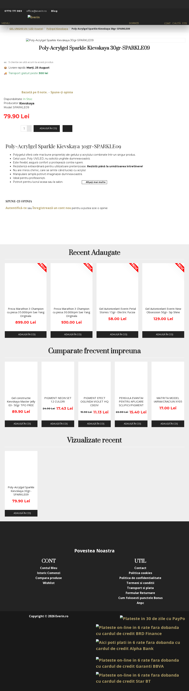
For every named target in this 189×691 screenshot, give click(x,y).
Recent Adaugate (94, 253)
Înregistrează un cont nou (52, 208)
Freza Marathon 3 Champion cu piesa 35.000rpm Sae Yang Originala (25, 312)
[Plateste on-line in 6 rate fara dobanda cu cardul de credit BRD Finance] (140, 630)
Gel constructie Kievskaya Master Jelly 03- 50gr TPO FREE (21, 401)
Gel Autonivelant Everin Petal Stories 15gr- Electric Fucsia (117, 310)
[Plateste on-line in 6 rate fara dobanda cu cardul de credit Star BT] (140, 678)
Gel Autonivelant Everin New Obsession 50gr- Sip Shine (163, 310)
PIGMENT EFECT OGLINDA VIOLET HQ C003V (94, 401)
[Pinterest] (101, 534)
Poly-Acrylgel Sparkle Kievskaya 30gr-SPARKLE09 (21, 490)
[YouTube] (87, 534)
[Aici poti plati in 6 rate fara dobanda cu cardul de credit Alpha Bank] (140, 645)
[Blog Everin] (131, 534)
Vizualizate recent (94, 441)
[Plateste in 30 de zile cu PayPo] (152, 618)
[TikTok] (116, 534)
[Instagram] (72, 534)
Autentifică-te (16, 208)
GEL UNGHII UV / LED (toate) (26, 28)
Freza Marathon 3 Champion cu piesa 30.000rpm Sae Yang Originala (71, 312)
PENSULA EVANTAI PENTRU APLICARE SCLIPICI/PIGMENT (131, 401)
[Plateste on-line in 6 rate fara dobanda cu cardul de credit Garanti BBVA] (140, 663)
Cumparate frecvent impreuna (94, 351)
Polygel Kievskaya (57, 28)
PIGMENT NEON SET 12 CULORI (57, 399)
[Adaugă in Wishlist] (9, 301)
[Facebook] (57, 534)
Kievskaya (26, 103)
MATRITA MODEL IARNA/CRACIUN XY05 (168, 399)
